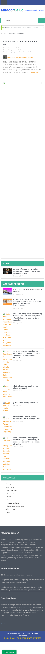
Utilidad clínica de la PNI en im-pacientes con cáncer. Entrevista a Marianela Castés (26, 271)
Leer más (35, 72)
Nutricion (10, 493)
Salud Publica (10, 509)
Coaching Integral (11, 52)
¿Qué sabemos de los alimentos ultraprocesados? (25, 387)
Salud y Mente (22, 52)
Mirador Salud (17, 48)
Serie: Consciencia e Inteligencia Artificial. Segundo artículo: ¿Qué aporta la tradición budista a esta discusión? (26, 441)
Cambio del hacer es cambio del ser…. (20, 43)
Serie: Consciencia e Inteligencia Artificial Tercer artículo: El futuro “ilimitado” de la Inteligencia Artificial (26, 354)
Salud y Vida (10, 487)
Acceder (4, 623)
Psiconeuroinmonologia (15, 506)
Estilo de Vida (11, 490)
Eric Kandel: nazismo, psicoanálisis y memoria (27, 290)
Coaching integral (13, 503)
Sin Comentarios (33, 52)
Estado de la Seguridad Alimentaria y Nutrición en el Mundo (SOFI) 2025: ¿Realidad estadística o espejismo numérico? (27, 317)
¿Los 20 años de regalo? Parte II (25, 402)
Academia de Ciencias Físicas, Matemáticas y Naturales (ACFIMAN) (27, 418)
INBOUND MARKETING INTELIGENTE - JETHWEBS (22, 638)
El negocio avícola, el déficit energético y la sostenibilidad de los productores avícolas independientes (27, 302)
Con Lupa (9, 484)
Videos (8, 512)
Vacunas (8, 496)
